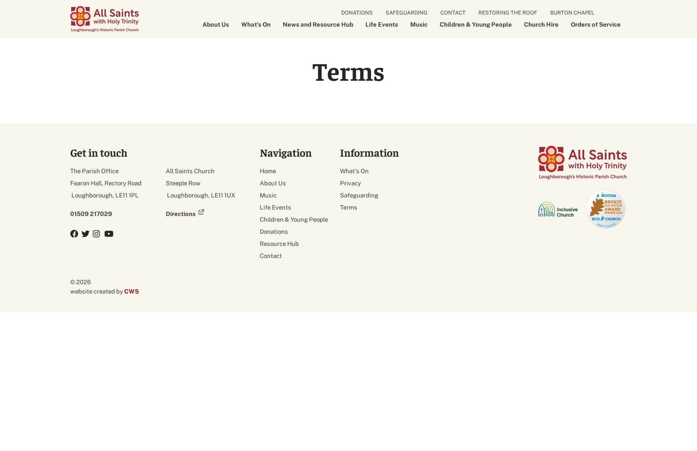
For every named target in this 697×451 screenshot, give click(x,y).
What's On (256, 24)
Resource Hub (279, 243)
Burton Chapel (572, 13)
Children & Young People (476, 24)
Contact (452, 13)
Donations (357, 13)
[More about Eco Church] (606, 209)
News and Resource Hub (318, 24)
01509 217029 (91, 213)
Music (419, 24)
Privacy (350, 183)
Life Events (381, 24)
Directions (181, 213)
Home (268, 171)
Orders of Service (596, 24)
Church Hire (541, 24)
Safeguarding (407, 13)
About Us (215, 24)
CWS (131, 291)
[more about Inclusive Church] (558, 209)
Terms (348, 207)
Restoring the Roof (507, 13)
